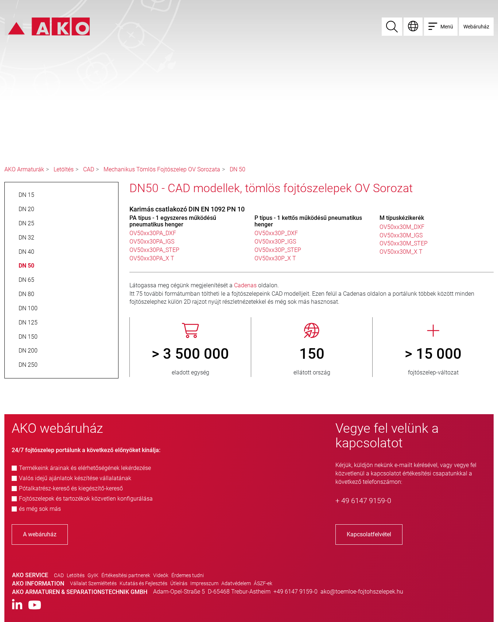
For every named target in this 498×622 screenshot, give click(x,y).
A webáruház (40, 534)
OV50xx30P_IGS (275, 241)
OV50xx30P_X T (275, 258)
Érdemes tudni (187, 575)
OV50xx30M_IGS (401, 235)
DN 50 (237, 169)
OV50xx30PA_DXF (152, 233)
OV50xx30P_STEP (277, 249)
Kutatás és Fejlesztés (143, 583)
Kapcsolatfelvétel (369, 534)
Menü (446, 27)
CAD (88, 169)
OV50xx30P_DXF (276, 233)
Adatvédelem (236, 583)
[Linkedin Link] (17, 605)
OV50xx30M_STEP (404, 243)
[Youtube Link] (34, 605)
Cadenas (246, 285)
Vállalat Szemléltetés (93, 583)
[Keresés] (392, 27)
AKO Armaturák (24, 169)
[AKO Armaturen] (47, 26)
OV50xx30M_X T (401, 251)
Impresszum (204, 583)
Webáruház (476, 27)
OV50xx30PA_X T (151, 258)
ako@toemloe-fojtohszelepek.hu (361, 591)
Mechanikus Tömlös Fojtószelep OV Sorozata (162, 169)
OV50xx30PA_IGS (151, 241)
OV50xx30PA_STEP (154, 249)
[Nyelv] (413, 27)
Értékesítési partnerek (125, 575)
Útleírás (178, 583)
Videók (160, 575)
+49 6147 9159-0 (295, 591)
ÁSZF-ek (263, 583)
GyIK (92, 575)
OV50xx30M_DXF (402, 226)
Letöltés (64, 169)
